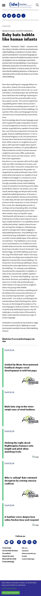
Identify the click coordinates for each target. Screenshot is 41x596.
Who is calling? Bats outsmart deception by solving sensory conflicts (21, 480)
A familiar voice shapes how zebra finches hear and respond (22, 518)
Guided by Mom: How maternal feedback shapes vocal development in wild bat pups (21, 367)
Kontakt (24, 556)
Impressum (25, 551)
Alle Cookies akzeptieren (10, 593)
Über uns (24, 548)
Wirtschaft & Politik (9, 559)
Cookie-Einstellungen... (9, 588)
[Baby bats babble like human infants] (9, 16)
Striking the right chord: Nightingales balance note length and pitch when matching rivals (19, 447)
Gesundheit (6, 553)
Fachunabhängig (8, 562)
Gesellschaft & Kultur (10, 551)
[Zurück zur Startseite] (20, 5)
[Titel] (4, 16)
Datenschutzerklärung (29, 553)
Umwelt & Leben (8, 556)
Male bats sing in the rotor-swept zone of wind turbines (20, 408)
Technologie (6, 548)
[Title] (14, 16)
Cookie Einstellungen (28, 559)
